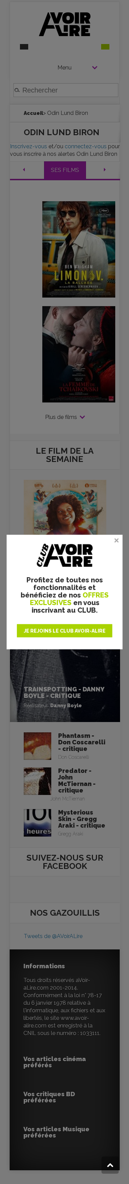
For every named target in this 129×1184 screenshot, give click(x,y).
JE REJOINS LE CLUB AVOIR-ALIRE (65, 630)
